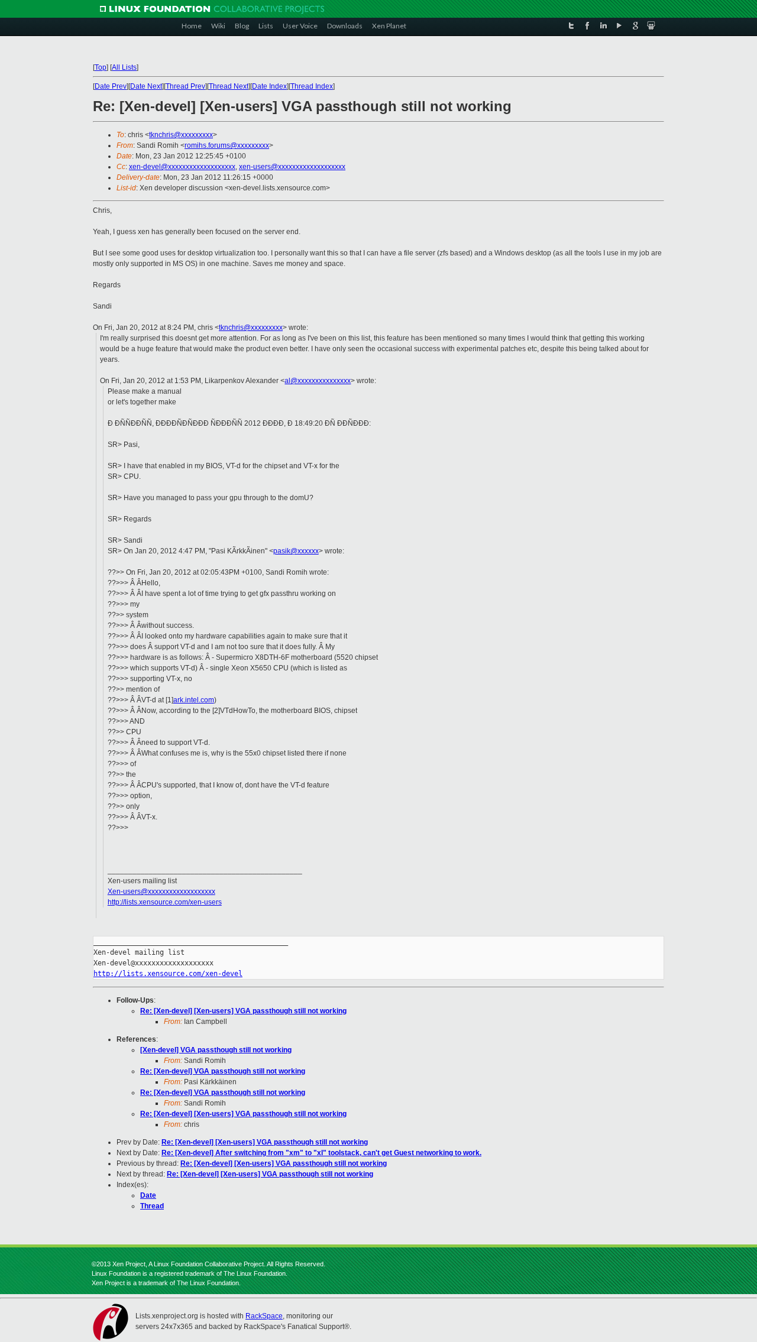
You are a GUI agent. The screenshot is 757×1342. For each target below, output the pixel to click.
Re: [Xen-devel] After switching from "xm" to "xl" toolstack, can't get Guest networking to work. (321, 1153)
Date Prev (111, 86)
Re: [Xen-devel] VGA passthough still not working (222, 1071)
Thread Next (228, 86)
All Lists (124, 67)
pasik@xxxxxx (296, 551)
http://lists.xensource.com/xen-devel (167, 974)
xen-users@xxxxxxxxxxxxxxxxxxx (292, 167)
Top (100, 67)
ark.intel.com (193, 700)
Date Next (146, 86)
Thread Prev (185, 86)
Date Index (269, 86)
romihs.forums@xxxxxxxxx (227, 145)
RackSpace (264, 1316)
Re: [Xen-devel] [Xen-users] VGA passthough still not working (243, 1011)
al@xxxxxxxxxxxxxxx (317, 381)
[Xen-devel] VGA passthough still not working (216, 1050)
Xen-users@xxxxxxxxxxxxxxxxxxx (161, 891)
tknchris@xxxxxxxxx (181, 135)
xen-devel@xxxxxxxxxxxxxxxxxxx (182, 167)
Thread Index (311, 86)
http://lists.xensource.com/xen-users (165, 902)
